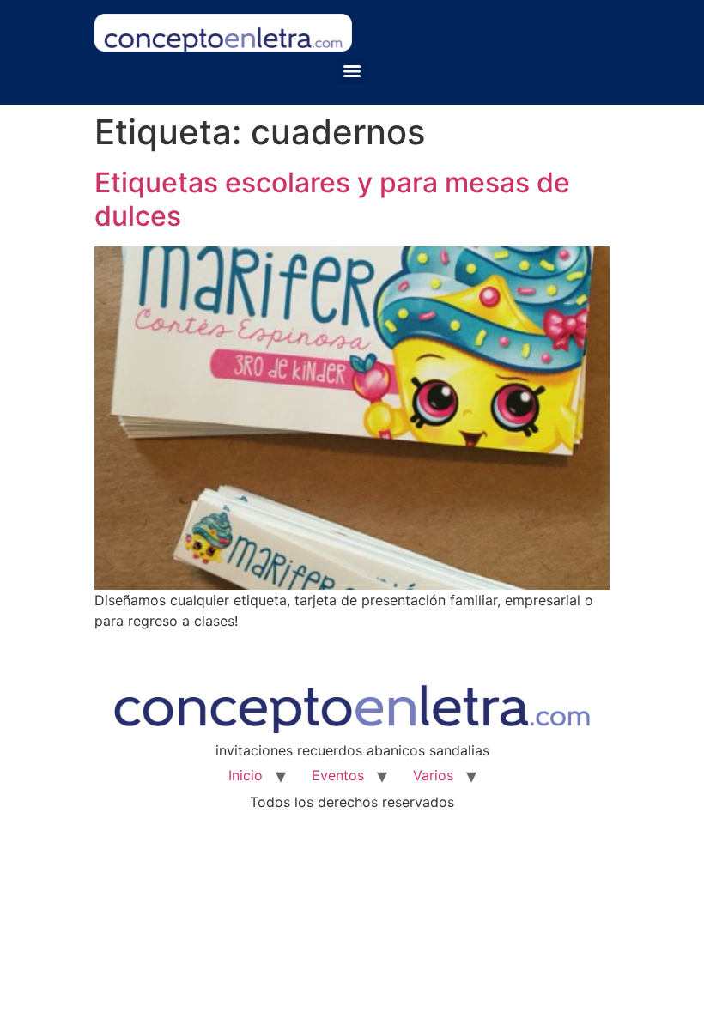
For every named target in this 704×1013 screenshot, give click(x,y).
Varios (433, 775)
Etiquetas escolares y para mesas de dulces (332, 199)
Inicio (245, 775)
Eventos (338, 775)
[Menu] (352, 71)
